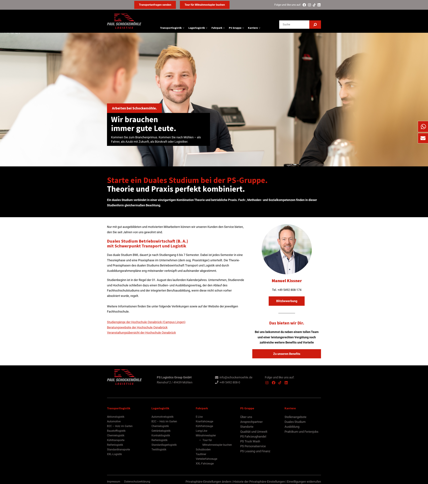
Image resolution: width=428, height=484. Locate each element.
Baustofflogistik (116, 430)
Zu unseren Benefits (286, 354)
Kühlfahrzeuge (204, 426)
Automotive (114, 421)
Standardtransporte (118, 449)
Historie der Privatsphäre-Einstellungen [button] (259, 481)
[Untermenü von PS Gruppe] (243, 28)
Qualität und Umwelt (253, 431)
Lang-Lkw (201, 430)
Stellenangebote (295, 417)
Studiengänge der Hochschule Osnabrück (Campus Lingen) (146, 322)
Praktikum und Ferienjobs (301, 431)
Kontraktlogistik (160, 435)
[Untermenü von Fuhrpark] (224, 28)
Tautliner (201, 454)
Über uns (246, 417)
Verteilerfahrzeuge (206, 458)
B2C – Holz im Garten (120, 426)
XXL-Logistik (114, 454)
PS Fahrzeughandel (253, 436)
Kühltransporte (115, 440)
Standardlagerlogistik (164, 444)
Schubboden (203, 449)
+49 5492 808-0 (230, 382)
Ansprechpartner (251, 422)
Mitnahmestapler (206, 435)
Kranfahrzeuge (204, 421)
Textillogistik (158, 449)
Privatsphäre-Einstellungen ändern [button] (208, 481)
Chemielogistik (115, 435)
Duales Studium (295, 422)
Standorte (246, 426)
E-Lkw (199, 416)
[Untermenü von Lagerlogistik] (206, 28)
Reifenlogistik (115, 444)
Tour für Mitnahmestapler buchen (205, 4)
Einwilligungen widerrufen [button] (304, 481)
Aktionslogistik (115, 416)
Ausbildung (292, 426)
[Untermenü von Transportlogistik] (183, 28)
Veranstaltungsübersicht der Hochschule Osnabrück (141, 332)
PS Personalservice (253, 446)
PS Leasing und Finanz (255, 451)
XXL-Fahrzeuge (205, 463)
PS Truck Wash (250, 441)
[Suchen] (315, 24)
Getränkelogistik (161, 430)
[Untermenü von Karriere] (259, 28)
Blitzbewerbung (286, 301)
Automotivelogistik (162, 416)
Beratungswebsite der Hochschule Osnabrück (137, 327)
